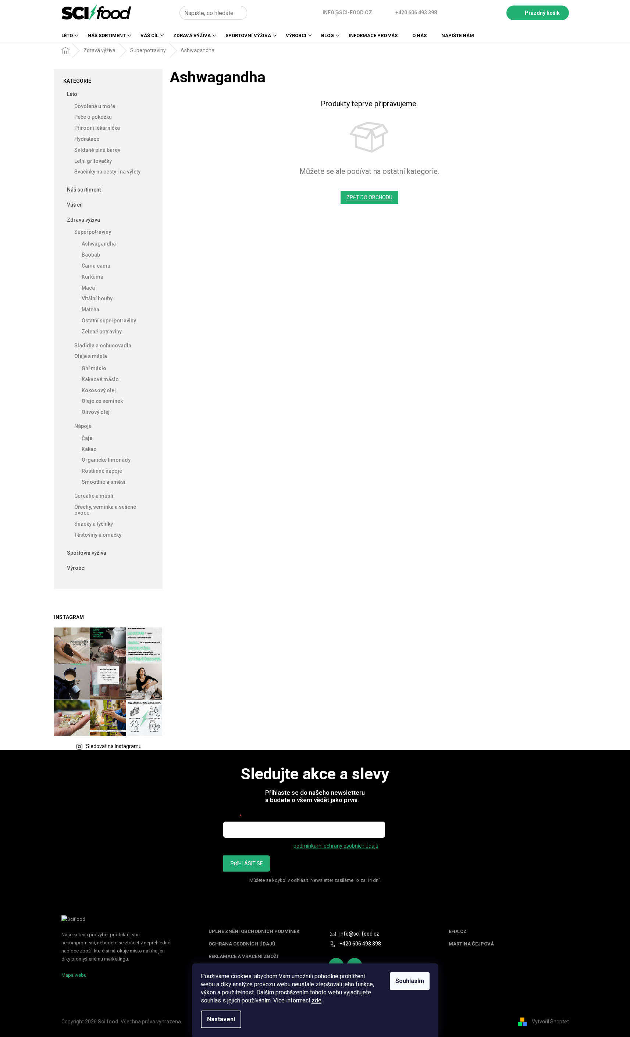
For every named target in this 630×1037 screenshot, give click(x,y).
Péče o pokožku (93, 117)
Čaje (87, 438)
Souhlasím (409, 980)
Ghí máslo (94, 368)
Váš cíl (75, 205)
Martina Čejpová (471, 944)
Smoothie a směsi (103, 482)
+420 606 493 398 (360, 944)
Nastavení (221, 1019)
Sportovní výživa (86, 553)
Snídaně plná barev (97, 150)
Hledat (255, 13)
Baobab (91, 255)
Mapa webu (73, 975)
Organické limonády (106, 460)
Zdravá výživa (83, 220)
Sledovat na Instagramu (114, 746)
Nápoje (83, 426)
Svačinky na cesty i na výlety (107, 172)
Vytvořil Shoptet (550, 1022)
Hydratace (86, 139)
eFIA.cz (458, 931)
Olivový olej (96, 412)
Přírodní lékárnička (97, 128)
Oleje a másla (90, 356)
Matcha (90, 309)
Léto (72, 94)
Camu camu (96, 266)
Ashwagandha (99, 244)
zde (316, 1000)
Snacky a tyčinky (93, 524)
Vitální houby (97, 298)
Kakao (89, 449)
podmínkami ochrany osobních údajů (335, 846)
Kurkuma (92, 277)
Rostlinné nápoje (102, 471)
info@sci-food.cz (359, 934)
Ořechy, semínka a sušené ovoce (105, 510)
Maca (88, 288)
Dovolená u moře (94, 106)
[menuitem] (67, 37)
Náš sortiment (84, 190)
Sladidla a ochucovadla (102, 345)
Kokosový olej (99, 390)
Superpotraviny (92, 232)
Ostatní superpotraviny (109, 320)
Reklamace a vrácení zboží (243, 956)
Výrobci (76, 568)
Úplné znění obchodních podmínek (254, 931)
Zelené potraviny (102, 332)
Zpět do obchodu (369, 197)
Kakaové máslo (100, 379)
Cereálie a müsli (93, 496)
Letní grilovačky (93, 161)
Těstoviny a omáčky (97, 535)
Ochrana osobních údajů (242, 944)
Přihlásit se (247, 863)
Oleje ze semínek (102, 401)
